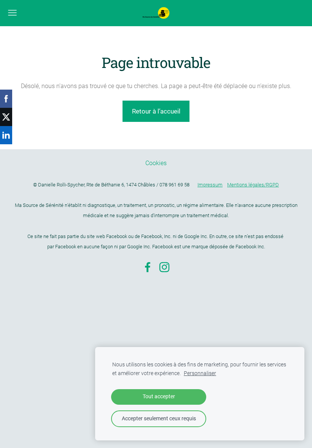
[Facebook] (147, 267)
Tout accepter (159, 396)
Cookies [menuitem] (156, 163)
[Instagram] (164, 267)
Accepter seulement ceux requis (159, 418)
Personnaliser (200, 373)
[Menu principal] (12, 12)
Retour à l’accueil (156, 111)
